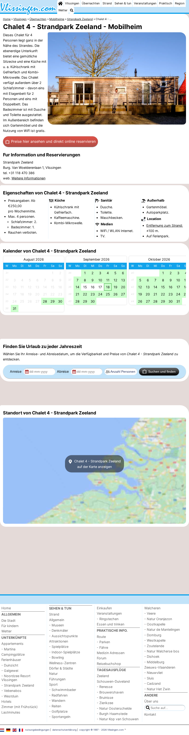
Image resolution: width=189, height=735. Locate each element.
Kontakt (150, 714)
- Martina (8, 649)
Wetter (63, 10)
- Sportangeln (59, 717)
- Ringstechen (107, 619)
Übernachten (91, 3)
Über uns (151, 701)
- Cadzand (152, 683)
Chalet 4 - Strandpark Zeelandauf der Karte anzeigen (97, 463)
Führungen (57, 679)
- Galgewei (9, 671)
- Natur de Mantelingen (162, 629)
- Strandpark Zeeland (17, 685)
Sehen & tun (123, 3)
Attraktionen (58, 641)
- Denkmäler (58, 630)
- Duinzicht (9, 665)
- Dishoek (151, 656)
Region (179, 3)
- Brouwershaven (110, 692)
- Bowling (56, 657)
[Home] (60, 3)
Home (6, 608)
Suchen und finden (162, 371)
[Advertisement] (94, 326)
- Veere (150, 613)
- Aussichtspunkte (63, 636)
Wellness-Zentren (62, 663)
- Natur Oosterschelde (114, 708)
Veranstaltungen (145, 3)
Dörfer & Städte (61, 668)
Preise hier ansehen (53, 141)
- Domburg (152, 635)
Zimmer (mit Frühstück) (19, 707)
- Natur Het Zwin (157, 689)
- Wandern (57, 700)
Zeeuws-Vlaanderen (159, 667)
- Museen (56, 625)
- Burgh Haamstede (112, 714)
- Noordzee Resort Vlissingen (15, 678)
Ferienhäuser (11, 660)
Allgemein (56, 620)
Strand (107, 3)
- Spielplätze (58, 647)
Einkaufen (104, 608)
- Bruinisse (105, 697)
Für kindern (9, 626)
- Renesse (104, 687)
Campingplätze (13, 654)
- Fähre (102, 647)
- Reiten (55, 706)
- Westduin (9, 696)
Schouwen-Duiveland (113, 681)
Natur (53, 673)
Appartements (12, 644)
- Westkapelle (154, 640)
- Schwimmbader (62, 690)
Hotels (6, 701)
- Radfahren (58, 695)
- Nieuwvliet (153, 673)
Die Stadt (8, 620)
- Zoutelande (154, 646)
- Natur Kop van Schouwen (118, 719)
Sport (53, 684)
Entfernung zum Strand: (164, 225)
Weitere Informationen (28, 178)
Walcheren (152, 608)
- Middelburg (154, 662)
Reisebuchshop (109, 664)
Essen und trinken (110, 624)
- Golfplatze (58, 711)
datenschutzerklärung (64, 729)
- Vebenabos (11, 691)
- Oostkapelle (154, 624)
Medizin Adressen (110, 653)
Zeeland (103, 676)
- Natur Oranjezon (158, 619)
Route (101, 637)
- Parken (103, 642)
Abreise (63, 371)
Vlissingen (72, 3)
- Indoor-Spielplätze (64, 652)
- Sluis (149, 678)
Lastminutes (10, 712)
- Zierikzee (105, 703)
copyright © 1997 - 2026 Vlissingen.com (101, 729)
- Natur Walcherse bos (161, 651)
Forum (101, 658)
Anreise (16, 371)
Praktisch (165, 3)
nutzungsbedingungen (37, 729)
